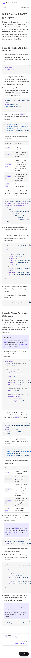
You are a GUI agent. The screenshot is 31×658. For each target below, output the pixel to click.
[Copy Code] (28, 67)
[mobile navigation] (28, 3)
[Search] (23, 2)
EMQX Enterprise (11, 3)
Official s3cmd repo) (11, 532)
